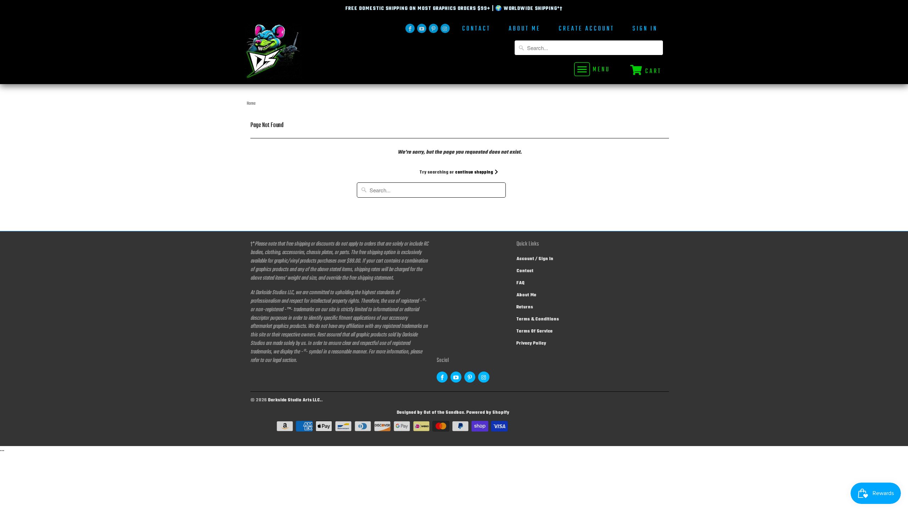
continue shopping (474, 172)
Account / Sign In (534, 259)
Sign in (645, 29)
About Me (525, 29)
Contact (476, 29)
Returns (524, 307)
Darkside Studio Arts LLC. (294, 400)
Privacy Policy (531, 343)
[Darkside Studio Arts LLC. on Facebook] (410, 28)
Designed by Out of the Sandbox (430, 412)
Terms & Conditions (537, 319)
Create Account (586, 29)
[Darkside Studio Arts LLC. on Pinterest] (433, 28)
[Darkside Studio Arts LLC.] (294, 53)
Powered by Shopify (487, 412)
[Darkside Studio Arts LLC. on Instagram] (445, 28)
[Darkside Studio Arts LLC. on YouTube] (421, 28)
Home (251, 103)
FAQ (520, 283)
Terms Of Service (534, 331)
